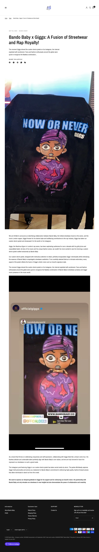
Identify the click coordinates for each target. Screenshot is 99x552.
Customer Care (32, 506)
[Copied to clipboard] (25, 62)
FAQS (6, 513)
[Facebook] (10, 62)
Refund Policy (31, 510)
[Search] (90, 7)
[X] (14, 62)
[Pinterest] (18, 62)
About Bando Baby (10, 510)
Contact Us (54, 510)
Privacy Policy (31, 519)
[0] (93, 7)
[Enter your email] (92, 518)
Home (6, 18)
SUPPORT (54, 506)
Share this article (15, 59)
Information (8, 506)
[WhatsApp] (21, 62)
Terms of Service (32, 516)
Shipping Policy (32, 513)
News (10, 18)
